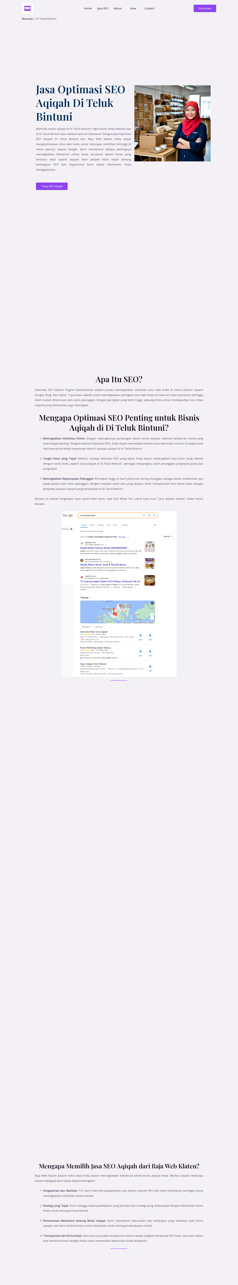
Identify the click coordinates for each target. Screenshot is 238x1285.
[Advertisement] (119, 45)
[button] (205, 8)
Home (88, 8)
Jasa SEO (102, 8)
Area (133, 8)
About (118, 8)
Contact (149, 8)
